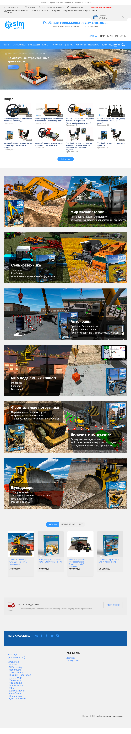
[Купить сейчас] (11, 532)
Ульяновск (14, 680)
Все (81, 524)
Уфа (11, 688)
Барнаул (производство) (16, 656)
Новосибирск (16, 696)
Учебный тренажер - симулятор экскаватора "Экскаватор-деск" (49, 120)
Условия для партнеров (101, 7)
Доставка (71, 658)
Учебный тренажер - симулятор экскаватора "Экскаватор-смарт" (111, 121)
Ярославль (15, 669)
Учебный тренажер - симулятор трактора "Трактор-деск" (18, 120)
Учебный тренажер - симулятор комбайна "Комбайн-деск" (49, 144)
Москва (12, 664)
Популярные (68, 524)
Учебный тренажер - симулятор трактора (111, 144)
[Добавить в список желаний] (11, 548)
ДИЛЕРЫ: (13, 662)
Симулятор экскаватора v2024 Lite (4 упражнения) (50, 561)
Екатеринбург (16, 690)
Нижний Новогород (19, 675)
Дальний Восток (18, 698)
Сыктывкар (15, 677)
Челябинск (14, 693)
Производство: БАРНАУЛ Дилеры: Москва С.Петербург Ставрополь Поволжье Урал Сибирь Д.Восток (51, 11)
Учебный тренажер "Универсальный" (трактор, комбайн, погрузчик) (77, 563)
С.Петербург (15, 667)
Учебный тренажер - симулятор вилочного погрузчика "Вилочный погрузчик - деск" (80, 121)
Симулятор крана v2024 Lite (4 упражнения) (109, 561)
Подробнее (113, 605)
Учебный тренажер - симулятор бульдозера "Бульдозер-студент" (18, 145)
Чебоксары (15, 683)
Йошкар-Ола (15, 685)
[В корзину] (11, 540)
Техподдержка (73, 661)
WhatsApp (31, 7)
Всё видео (65, 159)
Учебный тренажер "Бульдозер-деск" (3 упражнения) (18, 562)
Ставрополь (15, 672)
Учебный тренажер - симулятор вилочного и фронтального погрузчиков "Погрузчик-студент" (80, 146)
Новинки (52, 524)
